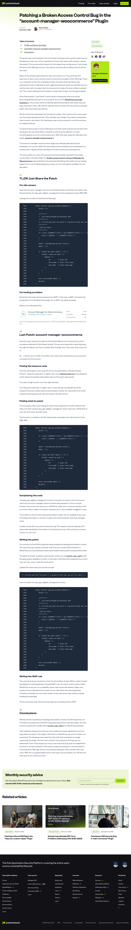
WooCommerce (78, 894)
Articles (97, 891)
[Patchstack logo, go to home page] (12, 3)
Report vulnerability (122, 923)
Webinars (98, 898)
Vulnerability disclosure (106, 923)
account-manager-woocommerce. (39, 138)
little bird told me (67, 374)
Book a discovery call (100, 80)
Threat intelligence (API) (9, 891)
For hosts (91, 3)
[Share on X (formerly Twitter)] (92, 56)
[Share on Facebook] (96, 56)
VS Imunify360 (6, 898)
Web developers (78, 880)
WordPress (76, 891)
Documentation (7, 904)
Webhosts (76, 884)
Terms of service (91, 923)
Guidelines (58, 887)
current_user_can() (74, 556)
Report (57, 894)
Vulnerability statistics (102, 901)
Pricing (81, 3)
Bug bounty (58, 880)
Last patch (95, 42)
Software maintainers (79, 887)
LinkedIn (121, 901)
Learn (57, 891)
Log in (4, 911)
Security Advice (97, 46)
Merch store (122, 891)
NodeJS (75, 898)
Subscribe (120, 781)
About (120, 880)
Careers (120, 884)
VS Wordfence (6, 901)
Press (120, 894)
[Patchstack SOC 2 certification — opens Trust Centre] (115, 864)
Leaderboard (59, 884)
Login (115, 3)
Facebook (121, 904)
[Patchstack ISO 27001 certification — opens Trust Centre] (125, 864)
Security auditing (33, 888)
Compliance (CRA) (33, 891)
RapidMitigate (6, 887)
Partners (98, 880)
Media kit (121, 898)
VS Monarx (5, 894)
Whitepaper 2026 (100, 887)
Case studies (104, 3)
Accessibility (79, 923)
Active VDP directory (34, 884)
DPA (58, 923)
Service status (6, 908)
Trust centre (122, 887)
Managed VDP (32, 880)
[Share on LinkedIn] (100, 56)
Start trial (124, 3)
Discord (57, 898)
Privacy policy (67, 923)
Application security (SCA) (10, 884)
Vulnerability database (102, 884)
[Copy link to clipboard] (103, 56)
